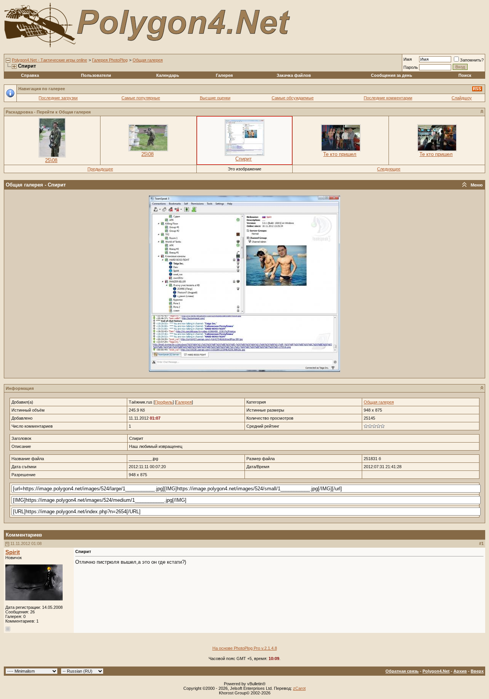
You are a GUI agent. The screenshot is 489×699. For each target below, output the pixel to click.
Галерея (224, 75)
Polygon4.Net (436, 671)
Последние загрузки (58, 98)
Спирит (243, 159)
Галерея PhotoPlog (110, 60)
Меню (477, 185)
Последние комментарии (388, 98)
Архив (460, 671)
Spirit (12, 552)
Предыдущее (100, 169)
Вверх (477, 671)
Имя (407, 59)
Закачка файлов (294, 75)
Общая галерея (148, 60)
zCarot (299, 688)
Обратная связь (402, 671)
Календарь (167, 75)
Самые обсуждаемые (293, 98)
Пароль (410, 67)
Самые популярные (140, 98)
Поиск (464, 75)
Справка (30, 75)
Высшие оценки (215, 98)
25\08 (51, 160)
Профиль (164, 402)
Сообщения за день (391, 75)
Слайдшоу (462, 98)
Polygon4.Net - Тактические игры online (49, 60)
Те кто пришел (339, 154)
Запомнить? (472, 60)
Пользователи (96, 75)
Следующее (388, 169)
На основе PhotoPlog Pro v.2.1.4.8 (244, 648)
